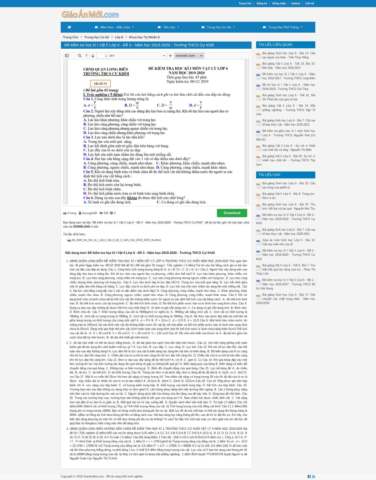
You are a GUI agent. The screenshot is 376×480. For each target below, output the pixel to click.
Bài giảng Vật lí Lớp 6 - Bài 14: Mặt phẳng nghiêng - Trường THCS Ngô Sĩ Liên (286, 110)
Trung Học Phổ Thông (283, 27)
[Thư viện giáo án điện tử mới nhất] (90, 14)
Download (232, 213)
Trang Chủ (245, 3)
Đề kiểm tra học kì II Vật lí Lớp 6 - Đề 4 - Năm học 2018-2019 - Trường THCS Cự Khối (286, 219)
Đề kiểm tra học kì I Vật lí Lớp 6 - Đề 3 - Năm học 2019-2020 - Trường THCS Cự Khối (286, 254)
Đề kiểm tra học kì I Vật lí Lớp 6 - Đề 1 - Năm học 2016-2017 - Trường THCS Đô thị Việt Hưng (286, 284)
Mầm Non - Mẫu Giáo (115, 27)
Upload (295, 3)
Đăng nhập (279, 3)
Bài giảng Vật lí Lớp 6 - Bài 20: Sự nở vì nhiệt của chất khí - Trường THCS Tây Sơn (286, 160)
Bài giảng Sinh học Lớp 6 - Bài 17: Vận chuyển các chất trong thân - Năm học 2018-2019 (286, 299)
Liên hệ (309, 3)
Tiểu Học (169, 27)
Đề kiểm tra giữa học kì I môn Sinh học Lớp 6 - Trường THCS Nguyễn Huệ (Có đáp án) (286, 135)
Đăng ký (262, 3)
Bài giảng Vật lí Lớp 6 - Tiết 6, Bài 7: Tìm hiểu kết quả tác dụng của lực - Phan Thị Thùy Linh (286, 269)
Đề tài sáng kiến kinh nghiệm (124, 476)
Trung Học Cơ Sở (219, 27)
